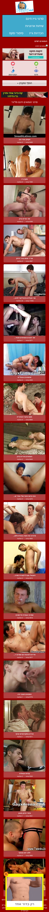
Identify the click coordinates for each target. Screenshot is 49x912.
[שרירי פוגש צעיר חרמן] (24, 240)
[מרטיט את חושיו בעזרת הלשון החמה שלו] (24, 518)
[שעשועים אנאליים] (24, 359)
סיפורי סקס (16, 33)
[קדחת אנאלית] (24, 756)
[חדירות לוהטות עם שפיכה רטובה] (24, 637)
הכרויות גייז (36, 33)
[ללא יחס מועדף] (24, 835)
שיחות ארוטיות (34, 26)
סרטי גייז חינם (35, 18)
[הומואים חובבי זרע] (24, 676)
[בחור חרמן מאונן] (24, 795)
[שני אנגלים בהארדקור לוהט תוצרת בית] (24, 280)
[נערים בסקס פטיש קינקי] (24, 716)
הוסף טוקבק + (24, 83)
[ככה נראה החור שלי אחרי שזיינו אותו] (24, 478)
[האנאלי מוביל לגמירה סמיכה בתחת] (24, 557)
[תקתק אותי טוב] (24, 122)
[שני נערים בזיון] (24, 201)
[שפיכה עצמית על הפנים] (24, 597)
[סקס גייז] (24, 161)
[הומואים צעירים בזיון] (24, 439)
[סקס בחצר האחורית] (24, 399)
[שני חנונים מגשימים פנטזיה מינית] (24, 320)
